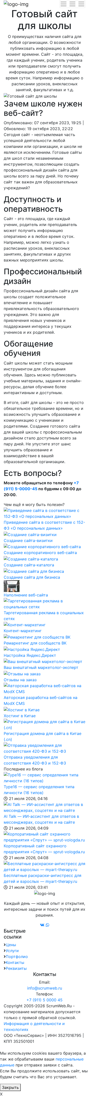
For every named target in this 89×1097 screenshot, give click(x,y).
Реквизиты (16, 968)
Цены (11, 944)
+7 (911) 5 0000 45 (44, 999)
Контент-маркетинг (23, 630)
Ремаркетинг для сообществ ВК (35, 643)
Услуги (12, 950)
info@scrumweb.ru (44, 988)
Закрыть (10, 1087)
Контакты (15, 962)
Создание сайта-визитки (28, 540)
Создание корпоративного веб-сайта (40, 552)
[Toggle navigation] (72, 4)
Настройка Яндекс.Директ (30, 655)
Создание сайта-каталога (29, 564)
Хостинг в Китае (20, 715)
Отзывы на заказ (20, 679)
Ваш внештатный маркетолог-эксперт (41, 667)
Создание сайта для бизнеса (32, 577)
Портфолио (17, 956)
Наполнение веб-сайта (26, 594)
